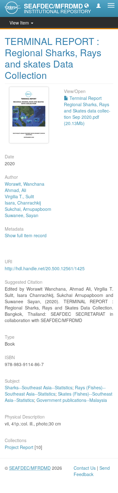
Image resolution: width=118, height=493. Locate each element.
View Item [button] (19, 22)
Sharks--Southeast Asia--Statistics (38, 387)
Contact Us (85, 468)
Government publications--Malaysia (72, 400)
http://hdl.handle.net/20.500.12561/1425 (45, 268)
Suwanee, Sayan (21, 215)
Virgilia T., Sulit (19, 196)
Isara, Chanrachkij (23, 203)
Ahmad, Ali (15, 190)
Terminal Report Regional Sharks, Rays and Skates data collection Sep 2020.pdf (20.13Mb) (87, 110)
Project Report (19, 447)
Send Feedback (92, 471)
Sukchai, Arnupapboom (28, 209)
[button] (86, 5)
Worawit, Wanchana (24, 184)
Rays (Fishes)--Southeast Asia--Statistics (55, 390)
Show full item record (26, 235)
